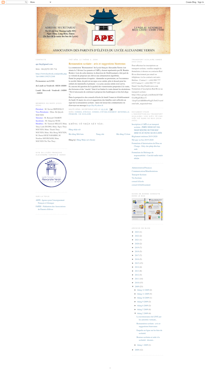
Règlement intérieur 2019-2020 (144, 136)
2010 (137, 282)
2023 (137, 231)
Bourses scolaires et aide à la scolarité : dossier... (148, 338)
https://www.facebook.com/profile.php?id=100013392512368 (51, 75)
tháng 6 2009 (143, 305)
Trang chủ (100, 134)
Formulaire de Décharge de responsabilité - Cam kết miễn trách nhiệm (147, 155)
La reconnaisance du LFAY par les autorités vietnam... (149, 318)
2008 (137, 349)
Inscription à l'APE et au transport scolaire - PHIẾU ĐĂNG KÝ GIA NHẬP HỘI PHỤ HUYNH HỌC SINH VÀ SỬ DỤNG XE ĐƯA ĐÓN (147, 128)
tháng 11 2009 (143, 293)
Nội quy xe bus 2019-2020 (143, 139)
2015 (137, 263)
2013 (137, 270)
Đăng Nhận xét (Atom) (86, 139)
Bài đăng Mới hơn (76, 134)
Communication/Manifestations (145, 171)
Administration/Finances (142, 167)
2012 (137, 274)
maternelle (123, 112)
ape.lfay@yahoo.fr (95, 105)
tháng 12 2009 (143, 290)
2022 (137, 235)
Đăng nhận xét (75, 129)
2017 (137, 255)
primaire (73, 114)
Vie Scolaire (84, 114)
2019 (137, 247)
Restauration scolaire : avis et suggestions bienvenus (97, 63)
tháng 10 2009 (143, 297)
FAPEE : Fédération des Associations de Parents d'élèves (51, 208)
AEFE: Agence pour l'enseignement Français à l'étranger (50, 201)
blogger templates (102, 368)
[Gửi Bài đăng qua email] (110, 109)
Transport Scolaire (139, 174)
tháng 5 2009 (143, 309)
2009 (137, 286)
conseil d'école (83, 112)
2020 (137, 243)
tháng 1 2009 (143, 345)
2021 (137, 239)
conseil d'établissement (104, 112)
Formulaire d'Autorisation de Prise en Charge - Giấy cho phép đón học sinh (147, 146)
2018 (137, 251)
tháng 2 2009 (143, 313)
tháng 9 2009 (143, 301)
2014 (137, 267)
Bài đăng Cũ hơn (123, 134)
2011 (137, 278)
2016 (137, 259)
